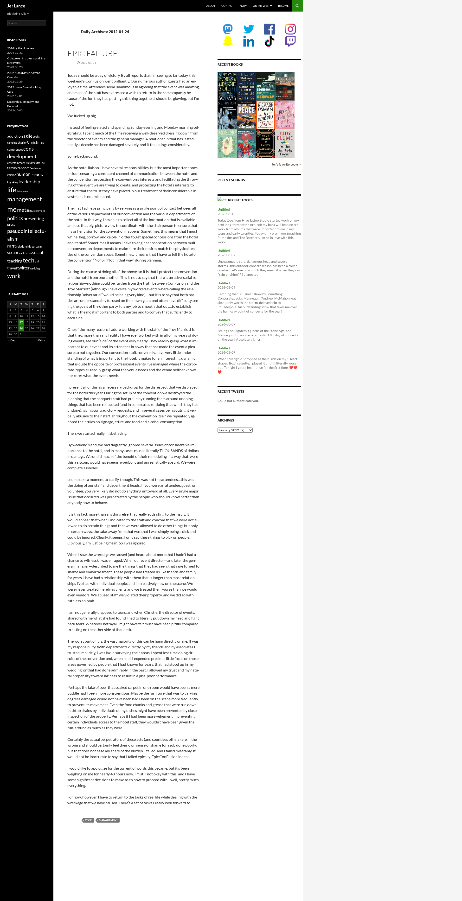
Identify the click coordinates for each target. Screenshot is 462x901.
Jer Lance (16, 5)
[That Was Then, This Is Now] (227, 117)
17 (21, 322)
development (22, 156)
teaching (14, 261)
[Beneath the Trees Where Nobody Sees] (227, 143)
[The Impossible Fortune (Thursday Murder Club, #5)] (265, 115)
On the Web (261, 5)
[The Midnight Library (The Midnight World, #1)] (246, 86)
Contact (227, 5)
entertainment (16, 163)
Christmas (35, 142)
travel (12, 268)
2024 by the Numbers (20, 48)
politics (15, 218)
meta (23, 209)
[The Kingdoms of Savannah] (285, 86)
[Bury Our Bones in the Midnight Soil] (227, 86)
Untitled (224, 209)
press (11, 224)
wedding (35, 268)
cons (88, 820)
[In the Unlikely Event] (285, 143)
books (36, 136)
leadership (29, 181)
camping (12, 142)
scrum (12, 252)
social (37, 252)
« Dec (11, 340)
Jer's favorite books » (286, 164)
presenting (34, 218)
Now (243, 5)
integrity (37, 175)
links (19, 191)
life (11, 190)
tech (28, 260)
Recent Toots (240, 200)
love (25, 191)
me (12, 209)
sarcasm (37, 246)
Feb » (41, 340)
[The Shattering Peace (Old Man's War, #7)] (246, 115)
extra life (39, 162)
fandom (23, 168)
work (14, 275)
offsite (41, 210)
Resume (283, 5)
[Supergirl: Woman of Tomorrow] (246, 144)
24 (21, 328)
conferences (15, 149)
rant (11, 246)
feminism (35, 168)
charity (22, 142)
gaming (11, 174)
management (108, 820)
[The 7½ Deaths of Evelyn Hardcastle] (265, 143)
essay (30, 162)
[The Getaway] (265, 86)
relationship (24, 246)
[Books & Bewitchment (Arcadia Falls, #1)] (285, 114)
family (12, 168)
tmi (37, 261)
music (33, 210)
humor (23, 174)
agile (27, 136)
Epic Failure (92, 53)
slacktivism (25, 253)
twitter (23, 267)
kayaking (12, 182)
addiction (15, 136)
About (210, 5)
